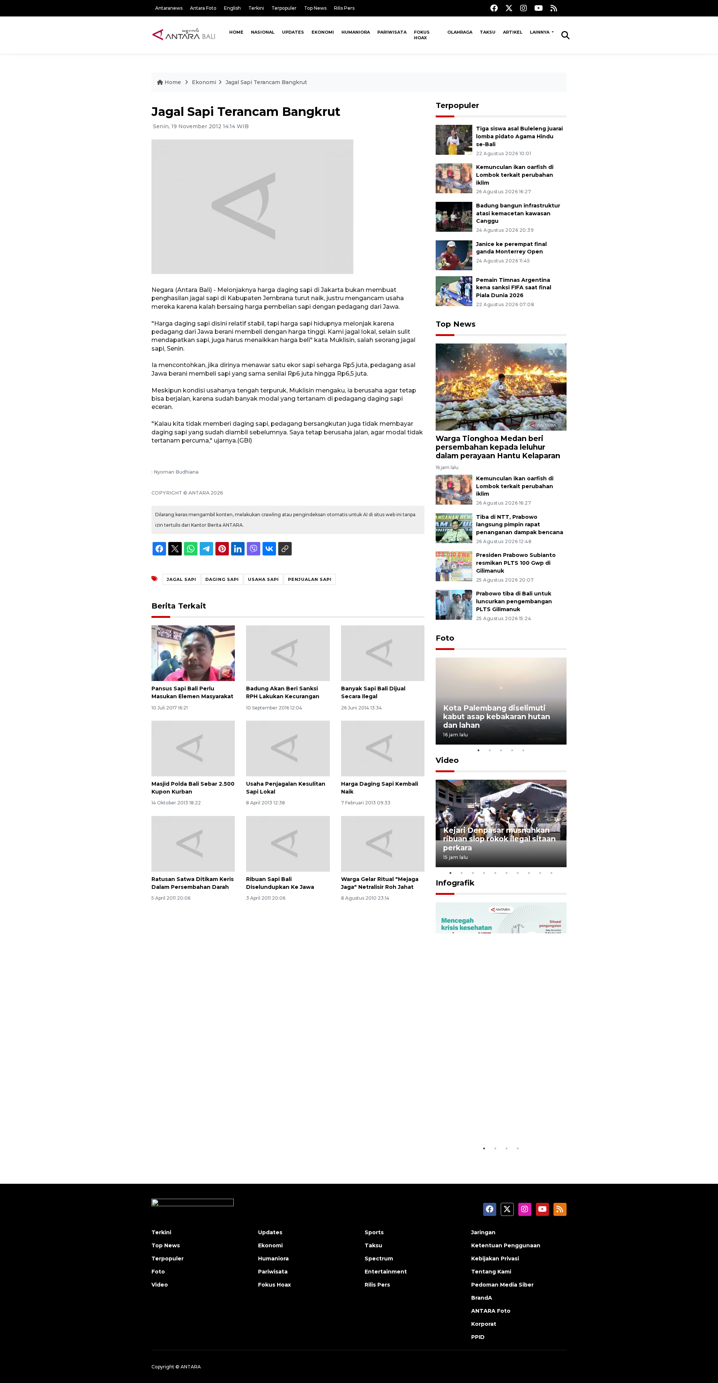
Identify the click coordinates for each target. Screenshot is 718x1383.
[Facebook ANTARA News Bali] (494, 8)
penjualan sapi (310, 579)
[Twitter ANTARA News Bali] (509, 8)
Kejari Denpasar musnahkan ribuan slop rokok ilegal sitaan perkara (499, 839)
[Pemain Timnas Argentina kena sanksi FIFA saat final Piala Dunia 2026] (454, 290)
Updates (293, 32)
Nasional (262, 32)
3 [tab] (501, 750)
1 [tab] (478, 750)
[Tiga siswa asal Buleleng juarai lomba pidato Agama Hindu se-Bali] (454, 139)
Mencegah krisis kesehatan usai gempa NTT (495, 1118)
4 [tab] (512, 750)
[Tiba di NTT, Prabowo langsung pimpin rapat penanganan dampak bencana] (454, 527)
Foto (445, 638)
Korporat (483, 1324)
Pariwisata (391, 32)
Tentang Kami (491, 1271)
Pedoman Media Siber (502, 1284)
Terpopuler (284, 8)
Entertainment (386, 1271)
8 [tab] (529, 873)
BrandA (481, 1297)
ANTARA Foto (490, 1310)
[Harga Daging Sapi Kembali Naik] (382, 748)
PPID (478, 1337)
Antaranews (168, 8)
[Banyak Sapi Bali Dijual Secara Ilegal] (382, 652)
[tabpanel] (501, 701)
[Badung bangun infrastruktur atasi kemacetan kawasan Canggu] (454, 216)
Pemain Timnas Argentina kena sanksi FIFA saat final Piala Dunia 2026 (513, 288)
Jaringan (483, 1232)
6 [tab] (506, 873)
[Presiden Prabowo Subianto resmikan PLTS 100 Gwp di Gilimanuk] (454, 566)
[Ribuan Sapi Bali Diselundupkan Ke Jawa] (287, 843)
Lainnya (540, 32)
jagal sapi (181, 579)
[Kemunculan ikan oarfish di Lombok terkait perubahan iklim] (454, 177)
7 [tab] (518, 873)
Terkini (256, 8)
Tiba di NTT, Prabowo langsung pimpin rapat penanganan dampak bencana (519, 525)
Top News (315, 8)
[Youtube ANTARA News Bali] (538, 8)
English (232, 8)
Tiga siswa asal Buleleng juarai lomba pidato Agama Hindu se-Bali (519, 136)
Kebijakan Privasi (495, 1258)
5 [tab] (523, 750)
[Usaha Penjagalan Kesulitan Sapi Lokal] (287, 748)
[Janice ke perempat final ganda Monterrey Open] (454, 254)
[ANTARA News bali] (188, 34)
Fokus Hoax (422, 35)
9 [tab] (540, 873)
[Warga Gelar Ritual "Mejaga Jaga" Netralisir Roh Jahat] (382, 843)
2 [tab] (490, 750)
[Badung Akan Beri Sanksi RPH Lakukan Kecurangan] (287, 652)
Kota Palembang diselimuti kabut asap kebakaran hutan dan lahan (496, 716)
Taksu (487, 32)
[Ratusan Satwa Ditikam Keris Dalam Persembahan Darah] (193, 843)
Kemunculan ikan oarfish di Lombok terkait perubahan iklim (514, 175)
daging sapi (222, 579)
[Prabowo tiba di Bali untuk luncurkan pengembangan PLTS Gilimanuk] (454, 604)
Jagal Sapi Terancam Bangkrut (266, 82)
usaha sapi (263, 579)
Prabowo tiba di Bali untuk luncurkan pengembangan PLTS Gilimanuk (514, 601)
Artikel (512, 32)
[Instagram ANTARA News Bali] (523, 8)
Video (447, 760)
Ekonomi (323, 32)
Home (236, 32)
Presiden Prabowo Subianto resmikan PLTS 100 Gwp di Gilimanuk (516, 563)
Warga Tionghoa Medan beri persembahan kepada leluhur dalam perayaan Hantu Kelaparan (498, 447)
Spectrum (379, 1258)
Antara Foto (203, 8)
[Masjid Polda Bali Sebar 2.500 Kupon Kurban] (193, 748)
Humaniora (355, 32)
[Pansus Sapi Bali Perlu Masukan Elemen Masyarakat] (193, 652)
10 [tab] (551, 873)
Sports (374, 1232)
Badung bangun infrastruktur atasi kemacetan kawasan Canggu (518, 213)
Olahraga (459, 32)
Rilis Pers (344, 8)
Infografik (455, 882)
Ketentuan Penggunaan (505, 1245)
